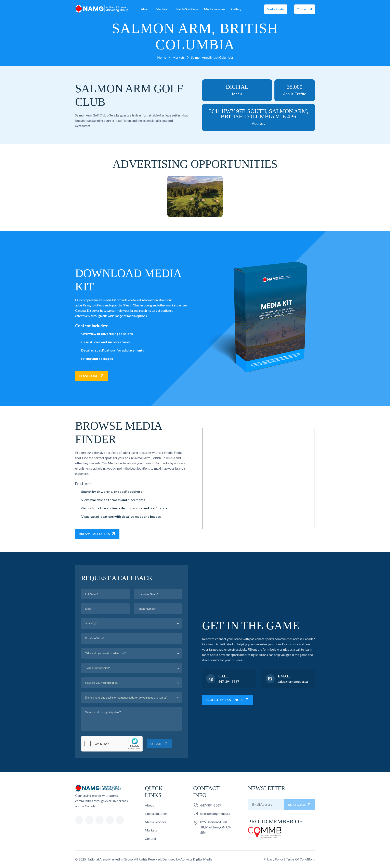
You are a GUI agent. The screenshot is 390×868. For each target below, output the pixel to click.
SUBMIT (156, 744)
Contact (302, 9)
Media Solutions (187, 9)
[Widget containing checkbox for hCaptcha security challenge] (112, 744)
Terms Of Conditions (300, 859)
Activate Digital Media (196, 859)
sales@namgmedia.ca (293, 681)
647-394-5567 (228, 681)
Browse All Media (94, 534)
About (145, 9)
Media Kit (163, 9)
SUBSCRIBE (297, 805)
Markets (151, 830)
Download (89, 376)
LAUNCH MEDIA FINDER (224, 700)
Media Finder (276, 9)
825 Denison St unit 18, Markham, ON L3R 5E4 (216, 827)
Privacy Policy (274, 859)
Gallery (236, 9)
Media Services (214, 9)
